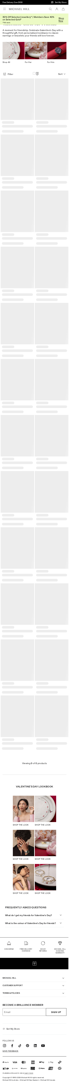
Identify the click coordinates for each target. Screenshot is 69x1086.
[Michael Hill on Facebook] (12, 1026)
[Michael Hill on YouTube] (43, 1026)
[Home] (19, 9)
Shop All (6, 62)
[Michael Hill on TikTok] (20, 1026)
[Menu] (4, 9)
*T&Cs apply (6, 22)
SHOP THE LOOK (21, 825)
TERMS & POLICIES (11, 973)
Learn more (28, 1053)
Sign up (54, 992)
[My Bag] (63, 9)
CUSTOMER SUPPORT (13, 966)
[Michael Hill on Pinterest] (28, 1026)
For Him (50, 62)
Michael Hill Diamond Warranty (58, 931)
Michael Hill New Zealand (29, 1060)
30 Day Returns (41, 930)
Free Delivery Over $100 (12, 2)
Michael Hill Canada (47, 1060)
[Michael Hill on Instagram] (4, 1026)
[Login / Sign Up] (57, 9)
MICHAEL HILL (9, 958)
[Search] (50, 9)
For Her (28, 62)
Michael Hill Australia (10, 1060)
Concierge (9, 929)
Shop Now (61, 19)
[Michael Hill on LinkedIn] (35, 1026)
